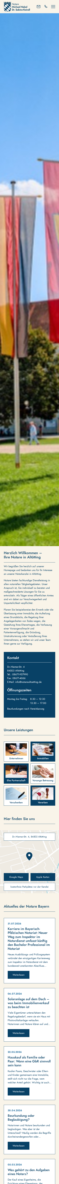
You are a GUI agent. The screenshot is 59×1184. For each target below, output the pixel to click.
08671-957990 (20, 674)
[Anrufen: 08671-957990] (45, 6)
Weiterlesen (19, 975)
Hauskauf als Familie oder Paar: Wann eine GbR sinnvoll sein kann (29, 1061)
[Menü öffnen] (53, 6)
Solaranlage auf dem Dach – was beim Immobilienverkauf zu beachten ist (28, 1003)
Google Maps (16, 877)
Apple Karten (42, 877)
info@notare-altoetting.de (28, 682)
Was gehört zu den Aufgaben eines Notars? (29, 1172)
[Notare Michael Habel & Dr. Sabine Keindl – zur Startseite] (18, 6)
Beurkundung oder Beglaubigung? (21, 1117)
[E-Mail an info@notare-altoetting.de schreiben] (38, 6)
